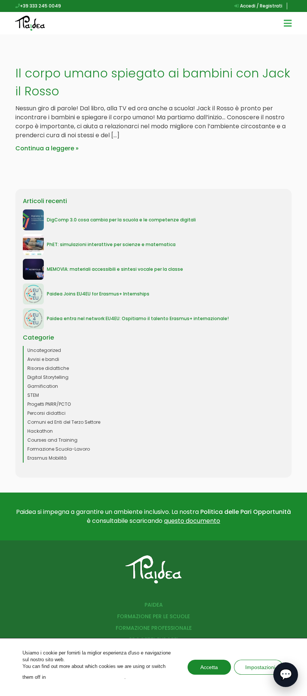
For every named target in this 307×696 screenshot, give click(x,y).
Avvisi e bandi (43, 359)
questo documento (192, 520)
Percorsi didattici (46, 413)
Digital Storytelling (48, 377)
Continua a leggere (44, 148)
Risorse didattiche (48, 368)
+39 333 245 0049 (40, 6)
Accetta (209, 667)
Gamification (42, 386)
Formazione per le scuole (153, 616)
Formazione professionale (154, 628)
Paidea (154, 604)
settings (85, 677)
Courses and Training (52, 440)
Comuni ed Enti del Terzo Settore (63, 422)
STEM (33, 395)
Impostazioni (260, 667)
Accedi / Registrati (260, 6)
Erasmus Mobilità (47, 458)
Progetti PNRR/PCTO (49, 404)
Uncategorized (44, 350)
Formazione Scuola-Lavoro (58, 449)
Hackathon (40, 431)
